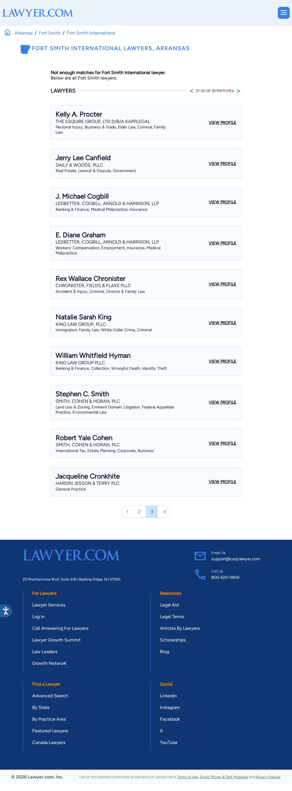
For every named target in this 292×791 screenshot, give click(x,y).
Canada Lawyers (48, 742)
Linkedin (168, 695)
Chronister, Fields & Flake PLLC (93, 285)
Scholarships (173, 640)
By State (41, 707)
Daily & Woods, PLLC (79, 165)
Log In (38, 616)
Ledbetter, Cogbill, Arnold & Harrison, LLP (107, 203)
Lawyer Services (48, 605)
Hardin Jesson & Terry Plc (87, 483)
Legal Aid (169, 605)
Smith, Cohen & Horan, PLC (88, 401)
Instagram (170, 707)
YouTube (169, 742)
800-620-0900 (225, 577)
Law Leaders (44, 651)
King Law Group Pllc (80, 362)
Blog (164, 651)
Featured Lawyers (50, 730)
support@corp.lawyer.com (235, 558)
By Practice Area (49, 719)
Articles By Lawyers (180, 628)
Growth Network (49, 663)
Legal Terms (172, 616)
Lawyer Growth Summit (56, 640)
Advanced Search (50, 695)
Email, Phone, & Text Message (224, 777)
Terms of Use (187, 777)
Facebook (170, 719)
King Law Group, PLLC (81, 324)
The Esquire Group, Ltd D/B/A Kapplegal (103, 121)
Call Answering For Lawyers (60, 628)
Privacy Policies (268, 777)
